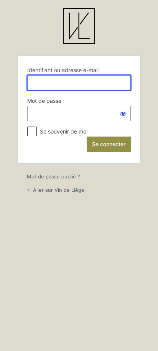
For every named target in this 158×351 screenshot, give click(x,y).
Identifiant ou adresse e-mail (63, 70)
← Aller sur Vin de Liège (55, 190)
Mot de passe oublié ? (53, 176)
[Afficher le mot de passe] (123, 113)
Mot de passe (44, 100)
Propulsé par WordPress (79, 27)
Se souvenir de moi (63, 131)
